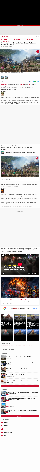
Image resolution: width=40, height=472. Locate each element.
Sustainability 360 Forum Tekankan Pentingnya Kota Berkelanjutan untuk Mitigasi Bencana (20, 94)
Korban (24, 345)
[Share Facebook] (30, 81)
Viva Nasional (29, 345)
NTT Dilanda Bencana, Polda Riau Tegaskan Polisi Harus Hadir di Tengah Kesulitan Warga (20, 152)
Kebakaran (4, 345)
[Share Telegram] (37, 81)
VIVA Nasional (4, 84)
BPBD (29, 84)
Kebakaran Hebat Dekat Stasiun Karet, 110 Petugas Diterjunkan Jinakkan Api (18, 191)
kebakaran (35, 86)
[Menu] (36, 36)
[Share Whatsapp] (35, 81)
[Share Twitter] (32, 81)
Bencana (22, 84)
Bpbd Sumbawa (18, 345)
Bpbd (13, 345)
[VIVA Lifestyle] (17, 39)
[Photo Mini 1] (2, 77)
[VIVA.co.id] (4, 36)
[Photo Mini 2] (6, 77)
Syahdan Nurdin (5, 47)
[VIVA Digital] (3, 39)
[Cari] (35, 36)
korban (26, 86)
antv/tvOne (10, 47)
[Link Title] (3, 357)
